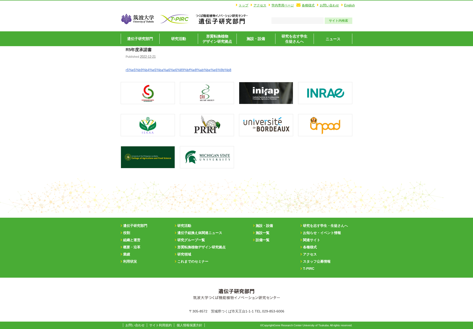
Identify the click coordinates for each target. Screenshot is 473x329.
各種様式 (308, 5)
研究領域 (184, 254)
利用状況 (130, 261)
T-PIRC (308, 269)
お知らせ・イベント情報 (322, 233)
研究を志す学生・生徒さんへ (325, 226)
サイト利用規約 (160, 325)
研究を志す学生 (294, 38)
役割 (126, 233)
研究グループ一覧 (191, 240)
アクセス (259, 5)
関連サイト (311, 240)
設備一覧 (263, 240)
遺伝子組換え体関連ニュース (199, 233)
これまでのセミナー (192, 261)
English (349, 5)
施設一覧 (263, 233)
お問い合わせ (329, 5)
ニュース (333, 39)
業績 (126, 254)
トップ (243, 5)
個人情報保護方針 (189, 325)
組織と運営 (131, 240)
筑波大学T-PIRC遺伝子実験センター (222, 19)
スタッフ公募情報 (317, 261)
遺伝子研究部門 (140, 39)
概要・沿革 (131, 247)
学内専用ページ (282, 5)
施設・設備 (256, 39)
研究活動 (178, 39)
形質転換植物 (217, 38)
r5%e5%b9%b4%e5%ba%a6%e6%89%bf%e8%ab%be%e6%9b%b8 (178, 70)
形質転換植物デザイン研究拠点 (201, 247)
